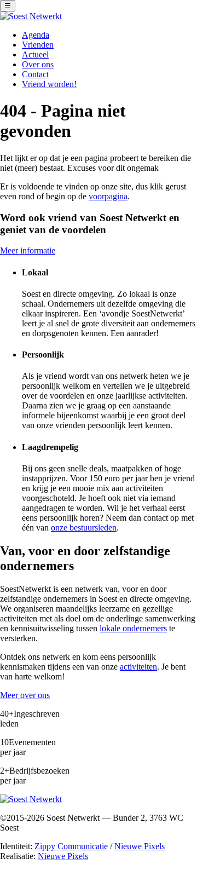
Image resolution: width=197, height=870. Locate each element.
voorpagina (108, 196)
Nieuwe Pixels (139, 846)
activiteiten (138, 666)
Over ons (38, 64)
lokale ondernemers (133, 628)
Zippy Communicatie (71, 846)
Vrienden (38, 44)
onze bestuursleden (84, 527)
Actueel (35, 54)
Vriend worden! (49, 84)
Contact (35, 74)
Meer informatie (27, 250)
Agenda (35, 34)
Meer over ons (25, 695)
